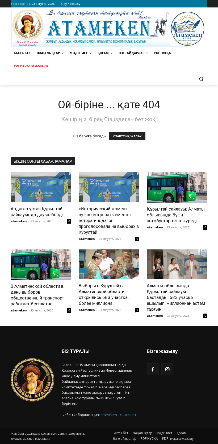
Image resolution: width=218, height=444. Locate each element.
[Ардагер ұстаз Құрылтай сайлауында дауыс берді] (41, 187)
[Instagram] (167, 369)
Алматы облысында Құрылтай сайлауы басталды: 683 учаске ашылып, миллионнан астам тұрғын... (176, 297)
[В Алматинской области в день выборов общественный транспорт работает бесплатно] (41, 264)
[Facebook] (153, 369)
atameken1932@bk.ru (118, 414)
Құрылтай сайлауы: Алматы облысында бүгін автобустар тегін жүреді (176, 214)
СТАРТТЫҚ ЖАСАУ (127, 136)
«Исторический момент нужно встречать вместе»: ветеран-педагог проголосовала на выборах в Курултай (109, 220)
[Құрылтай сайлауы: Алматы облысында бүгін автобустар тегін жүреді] (177, 187)
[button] (201, 78)
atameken (19, 221)
